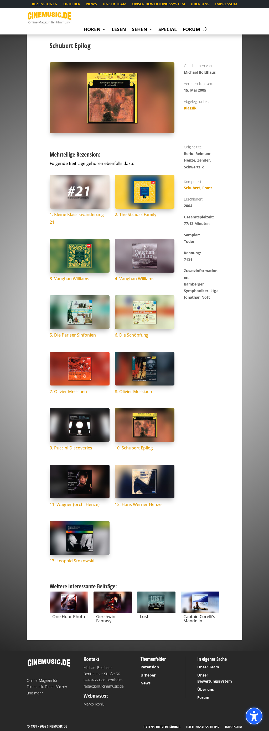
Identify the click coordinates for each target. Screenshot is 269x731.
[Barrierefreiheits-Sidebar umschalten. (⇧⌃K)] (254, 716)
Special (167, 29)
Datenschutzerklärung (161, 727)
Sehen (139, 29)
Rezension (150, 666)
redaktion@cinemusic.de (104, 686)
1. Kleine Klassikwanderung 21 (77, 218)
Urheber (71, 4)
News (91, 4)
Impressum (226, 4)
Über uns (200, 4)
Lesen (119, 29)
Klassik (190, 108)
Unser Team (114, 4)
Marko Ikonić (94, 704)
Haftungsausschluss (202, 727)
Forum (191, 29)
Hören (92, 29)
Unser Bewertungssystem (158, 4)
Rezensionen (45, 4)
